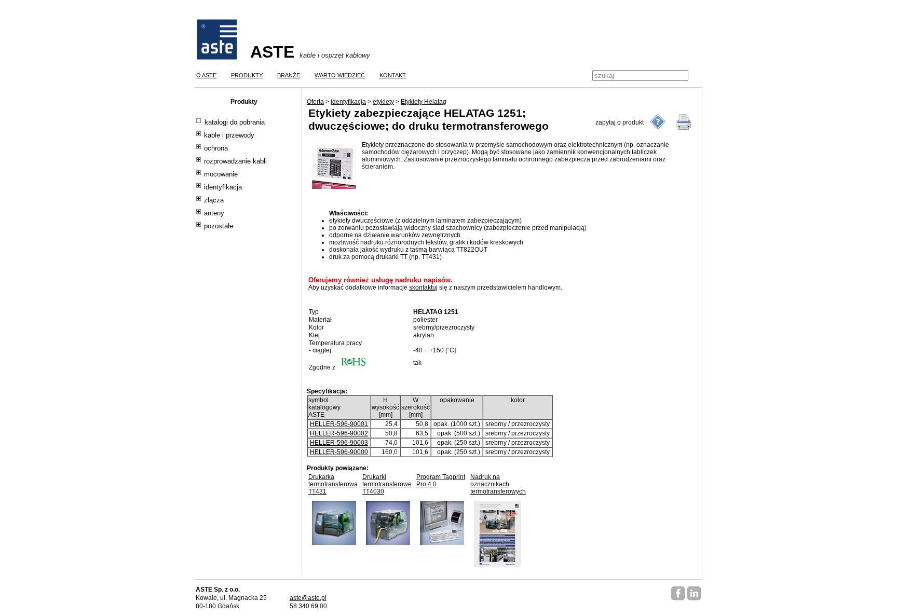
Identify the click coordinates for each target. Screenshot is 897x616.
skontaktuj (423, 287)
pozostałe (218, 226)
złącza (214, 200)
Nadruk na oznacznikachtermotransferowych (498, 484)
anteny (214, 213)
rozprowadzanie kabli (235, 161)
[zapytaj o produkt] (658, 122)
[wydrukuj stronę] (684, 122)
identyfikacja (223, 187)
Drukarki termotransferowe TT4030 (387, 484)
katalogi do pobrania (235, 122)
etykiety (383, 101)
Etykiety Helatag (423, 101)
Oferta (315, 101)
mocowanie (221, 174)
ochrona (216, 148)
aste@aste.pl (308, 597)
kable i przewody (229, 135)
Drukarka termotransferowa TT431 (333, 484)
